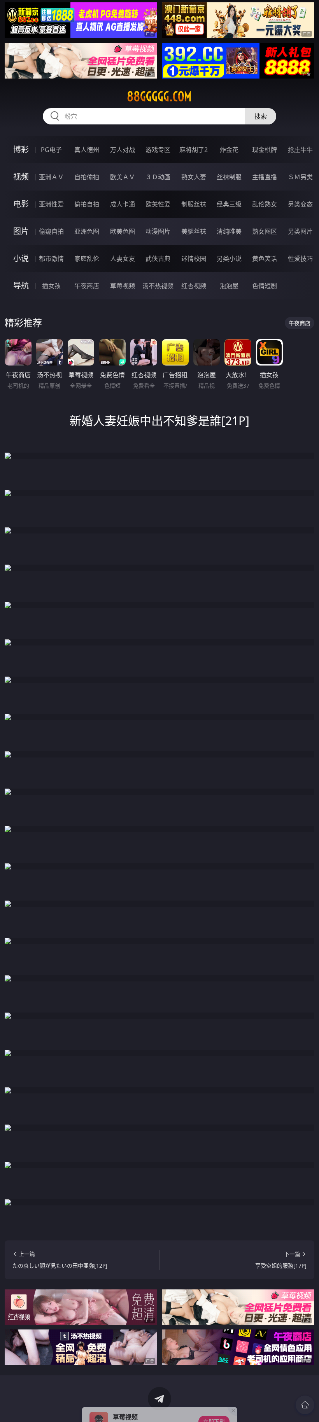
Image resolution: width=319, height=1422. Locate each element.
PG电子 (51, 149)
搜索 (260, 116)
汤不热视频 (158, 286)
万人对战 (122, 149)
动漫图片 (157, 231)
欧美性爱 (157, 204)
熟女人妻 (193, 177)
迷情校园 (193, 258)
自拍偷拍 (86, 177)
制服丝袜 (193, 204)
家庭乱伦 (86, 258)
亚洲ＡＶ (51, 177)
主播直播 (264, 177)
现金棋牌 (264, 149)
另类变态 (300, 204)
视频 (21, 176)
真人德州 (86, 149)
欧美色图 (122, 231)
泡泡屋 (229, 286)
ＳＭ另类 (300, 177)
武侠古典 (157, 258)
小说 (21, 258)
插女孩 (51, 286)
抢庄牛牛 (300, 149)
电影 (21, 204)
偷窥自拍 (51, 231)
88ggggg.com (159, 96)
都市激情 (51, 258)
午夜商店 (86, 286)
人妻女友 (122, 258)
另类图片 (300, 231)
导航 (21, 285)
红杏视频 (193, 286)
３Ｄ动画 (157, 177)
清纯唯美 (229, 231)
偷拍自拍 (86, 204)
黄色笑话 (264, 258)
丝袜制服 (229, 177)
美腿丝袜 (193, 231)
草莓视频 (122, 286)
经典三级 (229, 204)
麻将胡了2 (193, 149)
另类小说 (229, 258)
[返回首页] (305, 1405)
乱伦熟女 (264, 204)
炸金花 (229, 149)
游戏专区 (157, 149)
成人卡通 (122, 204)
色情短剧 (264, 286)
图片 (21, 231)
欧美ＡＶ (122, 177)
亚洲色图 (86, 231)
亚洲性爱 (51, 204)
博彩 (21, 149)
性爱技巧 (300, 258)
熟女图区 (264, 231)
